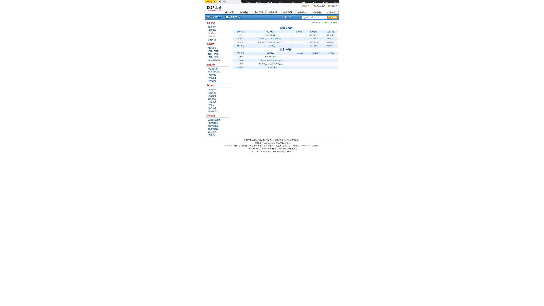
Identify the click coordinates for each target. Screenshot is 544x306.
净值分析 (212, 27)
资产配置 (212, 81)
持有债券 (212, 78)
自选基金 (331, 12)
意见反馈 (305, 6)
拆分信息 (212, 40)
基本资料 (212, 90)
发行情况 (212, 99)
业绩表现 (212, 30)
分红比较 (273, 12)
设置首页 (269, 146)
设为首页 (334, 6)
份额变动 (212, 102)
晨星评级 (286, 17)
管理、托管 (213, 57)
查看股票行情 (235, 17)
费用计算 (212, 48)
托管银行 (317, 12)
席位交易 (212, 108)
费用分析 (212, 135)
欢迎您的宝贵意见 (283, 143)
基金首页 (229, 12)
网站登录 (253, 146)
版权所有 (293, 149)
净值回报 (258, 12)
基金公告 (212, 93)
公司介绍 (315, 146)
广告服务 (278, 146)
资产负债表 (213, 123)
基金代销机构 (214, 60)
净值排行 (244, 12)
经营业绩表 (213, 126)
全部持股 (212, 75)
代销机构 (302, 12)
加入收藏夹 (320, 6)
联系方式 (286, 146)
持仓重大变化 (214, 72)
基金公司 (287, 12)
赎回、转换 (213, 54)
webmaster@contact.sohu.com (283, 151)
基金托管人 (213, 111)
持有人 (211, 105)
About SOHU (305, 146)
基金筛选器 (215, 17)
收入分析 (212, 132)
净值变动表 (213, 129)
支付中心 (236, 146)
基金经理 (212, 96)
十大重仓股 (213, 69)
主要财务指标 (214, 120)
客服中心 (261, 146)
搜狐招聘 (245, 146)
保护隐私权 (295, 146)
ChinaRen (228, 146)
